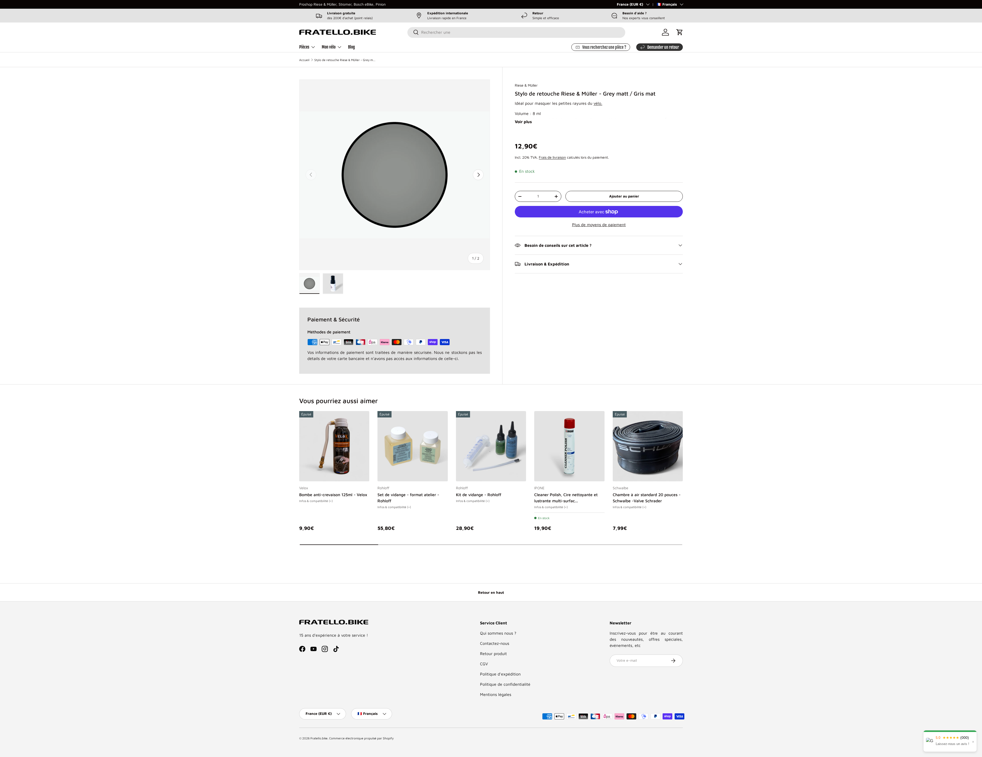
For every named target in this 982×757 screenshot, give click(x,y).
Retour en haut (491, 592)
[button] (679, 32)
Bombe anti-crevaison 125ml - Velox (333, 495)
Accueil (304, 60)
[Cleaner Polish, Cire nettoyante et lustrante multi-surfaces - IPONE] (569, 446)
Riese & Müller (526, 85)
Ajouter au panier (624, 196)
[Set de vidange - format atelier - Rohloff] (412, 446)
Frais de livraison (552, 157)
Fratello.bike (319, 738)
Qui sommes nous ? (498, 633)
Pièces (304, 47)
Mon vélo (329, 47)
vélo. (598, 103)
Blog (351, 47)
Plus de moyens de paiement (599, 224)
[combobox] (516, 32)
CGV (484, 663)
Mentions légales (495, 694)
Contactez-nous (494, 643)
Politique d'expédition (500, 674)
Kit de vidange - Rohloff (478, 495)
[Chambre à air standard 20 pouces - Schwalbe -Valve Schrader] (648, 446)
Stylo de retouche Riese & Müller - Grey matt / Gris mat (345, 60)
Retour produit (493, 653)
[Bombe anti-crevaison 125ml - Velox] (334, 446)
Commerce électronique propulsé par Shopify (361, 738)
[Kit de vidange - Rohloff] (491, 446)
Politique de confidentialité (505, 684)
